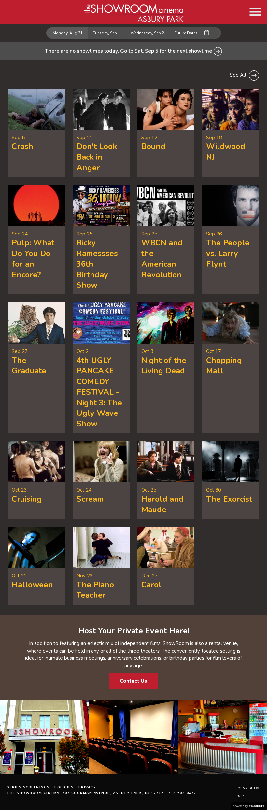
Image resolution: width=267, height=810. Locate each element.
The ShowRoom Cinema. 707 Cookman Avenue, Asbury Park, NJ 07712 (85, 793)
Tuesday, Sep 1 (106, 33)
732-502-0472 (182, 793)
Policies (64, 787)
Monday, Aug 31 (68, 33)
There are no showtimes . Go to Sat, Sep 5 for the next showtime (129, 51)
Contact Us (133, 681)
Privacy (87, 787)
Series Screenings (28, 787)
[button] (255, 12)
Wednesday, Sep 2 (147, 33)
